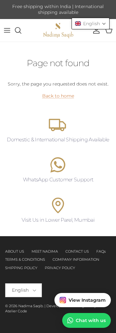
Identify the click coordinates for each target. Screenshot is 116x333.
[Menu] (7, 30)
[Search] (21, 30)
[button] (90, 23)
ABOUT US (14, 251)
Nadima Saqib (30, 306)
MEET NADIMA (45, 251)
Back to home (58, 96)
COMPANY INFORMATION (76, 259)
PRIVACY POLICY (60, 268)
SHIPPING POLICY (21, 268)
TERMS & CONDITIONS (25, 259)
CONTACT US (77, 251)
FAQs (101, 251)
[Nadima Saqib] (58, 30)
